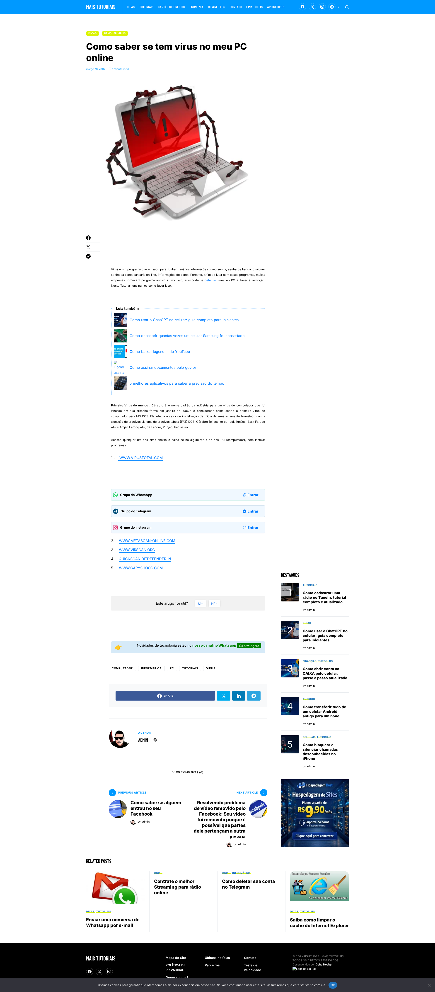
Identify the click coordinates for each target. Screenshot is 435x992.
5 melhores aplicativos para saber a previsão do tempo (177, 383)
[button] (347, 7)
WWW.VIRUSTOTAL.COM (140, 457)
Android (309, 699)
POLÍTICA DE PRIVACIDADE (176, 967)
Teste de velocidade (252, 967)
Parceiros (212, 965)
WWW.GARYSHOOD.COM (141, 568)
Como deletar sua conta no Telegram (248, 884)
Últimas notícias (217, 958)
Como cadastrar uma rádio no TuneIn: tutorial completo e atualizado (324, 597)
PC (172, 668)
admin (143, 740)
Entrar (253, 495)
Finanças (310, 661)
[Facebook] (302, 6)
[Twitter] (312, 6)
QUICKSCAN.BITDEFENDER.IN (145, 559)
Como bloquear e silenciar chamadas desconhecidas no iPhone (320, 752)
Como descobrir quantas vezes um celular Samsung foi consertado (187, 335)
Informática (151, 668)
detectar (210, 280)
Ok (333, 985)
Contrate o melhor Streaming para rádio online (177, 887)
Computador (122, 668)
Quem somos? (177, 977)
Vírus (210, 668)
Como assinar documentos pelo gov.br (163, 367)
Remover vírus (115, 33)
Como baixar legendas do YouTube (160, 351)
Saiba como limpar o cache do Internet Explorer (319, 922)
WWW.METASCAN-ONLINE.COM (147, 540)
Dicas (92, 33)
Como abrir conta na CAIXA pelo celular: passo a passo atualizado (325, 673)
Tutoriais (190, 668)
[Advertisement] (193, 247)
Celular (309, 737)
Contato (250, 958)
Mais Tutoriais (100, 6)
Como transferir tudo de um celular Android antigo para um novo (324, 711)
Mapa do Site (176, 958)
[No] (429, 985)
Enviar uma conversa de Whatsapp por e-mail (113, 922)
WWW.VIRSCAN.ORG (137, 549)
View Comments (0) (187, 772)
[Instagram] (322, 6)
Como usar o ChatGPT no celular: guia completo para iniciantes (184, 320)
